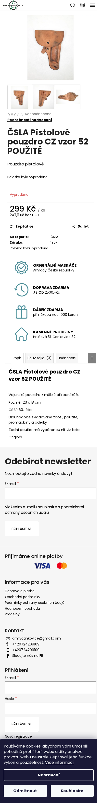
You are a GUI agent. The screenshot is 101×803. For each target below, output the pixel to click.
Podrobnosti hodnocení (29, 120)
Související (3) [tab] (39, 358)
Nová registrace (18, 736)
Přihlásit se (22, 528)
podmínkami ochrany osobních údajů (44, 509)
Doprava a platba (20, 591)
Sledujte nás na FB (27, 655)
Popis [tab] (17, 358)
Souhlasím (72, 791)
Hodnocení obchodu (22, 608)
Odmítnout (25, 791)
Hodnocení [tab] (67, 358)
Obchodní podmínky (22, 596)
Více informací (59, 762)
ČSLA (54, 236)
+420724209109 (25, 644)
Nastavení (49, 775)
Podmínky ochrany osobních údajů (34, 602)
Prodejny (12, 614)
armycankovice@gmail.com (36, 638)
